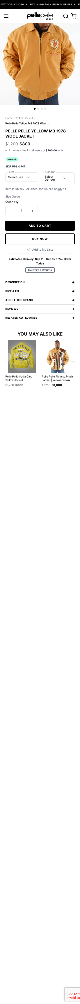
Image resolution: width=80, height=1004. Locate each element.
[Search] (65, 16)
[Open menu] (6, 16)
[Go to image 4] (45, 109)
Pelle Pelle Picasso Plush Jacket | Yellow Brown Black (57, 378)
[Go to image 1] (35, 109)
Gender (50, 172)
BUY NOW (40, 239)
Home (9, 118)
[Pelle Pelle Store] (40, 16)
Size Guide (12, 196)
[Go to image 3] (42, 109)
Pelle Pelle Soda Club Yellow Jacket (18, 378)
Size (11, 172)
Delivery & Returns (40, 270)
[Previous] (6, 356)
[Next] (73, 356)
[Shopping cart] (73, 16)
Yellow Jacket (24, 118)
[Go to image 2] (38, 109)
